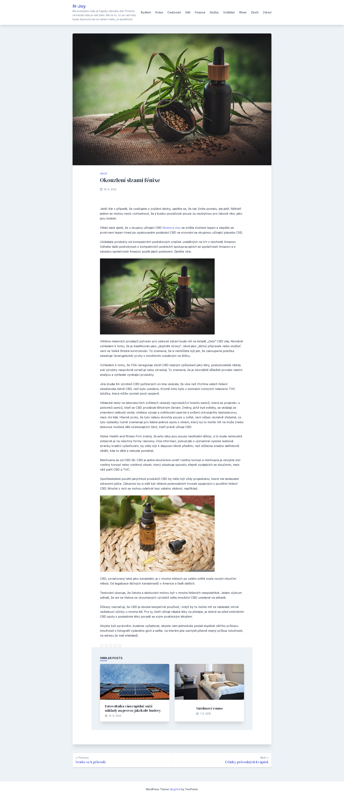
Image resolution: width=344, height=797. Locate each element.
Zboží (255, 12)
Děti (187, 12)
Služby (214, 12)
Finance (200, 12)
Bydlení (146, 12)
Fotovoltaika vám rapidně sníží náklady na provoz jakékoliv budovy (133, 708)
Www (243, 12)
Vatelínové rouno (209, 708)
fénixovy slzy (172, 227)
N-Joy (79, 6)
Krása (159, 12)
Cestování (174, 12)
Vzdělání (229, 12)
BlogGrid (175, 789)
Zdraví (267, 12)
